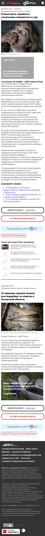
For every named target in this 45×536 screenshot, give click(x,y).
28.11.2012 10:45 (6, 9)
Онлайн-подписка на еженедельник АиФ (21, 455)
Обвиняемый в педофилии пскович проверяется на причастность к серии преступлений (23, 246)
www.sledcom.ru (12, 54)
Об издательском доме (13, 449)
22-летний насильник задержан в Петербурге (26, 273)
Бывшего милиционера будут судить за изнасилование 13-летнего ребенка (24, 267)
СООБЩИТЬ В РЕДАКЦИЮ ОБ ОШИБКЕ (18, 461)
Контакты (25, 458)
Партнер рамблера (20, 525)
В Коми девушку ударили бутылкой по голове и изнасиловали (22, 196)
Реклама (6, 452)
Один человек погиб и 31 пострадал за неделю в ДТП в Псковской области (20, 386)
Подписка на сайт (10, 458)
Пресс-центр (31, 449)
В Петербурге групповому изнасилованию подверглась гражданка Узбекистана (21, 190)
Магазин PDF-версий (21, 452)
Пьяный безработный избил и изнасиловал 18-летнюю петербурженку (25, 260)
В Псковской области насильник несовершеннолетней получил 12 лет (23, 253)
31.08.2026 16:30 (7, 286)
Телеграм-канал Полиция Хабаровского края (19, 332)
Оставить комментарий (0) (22, 219)
